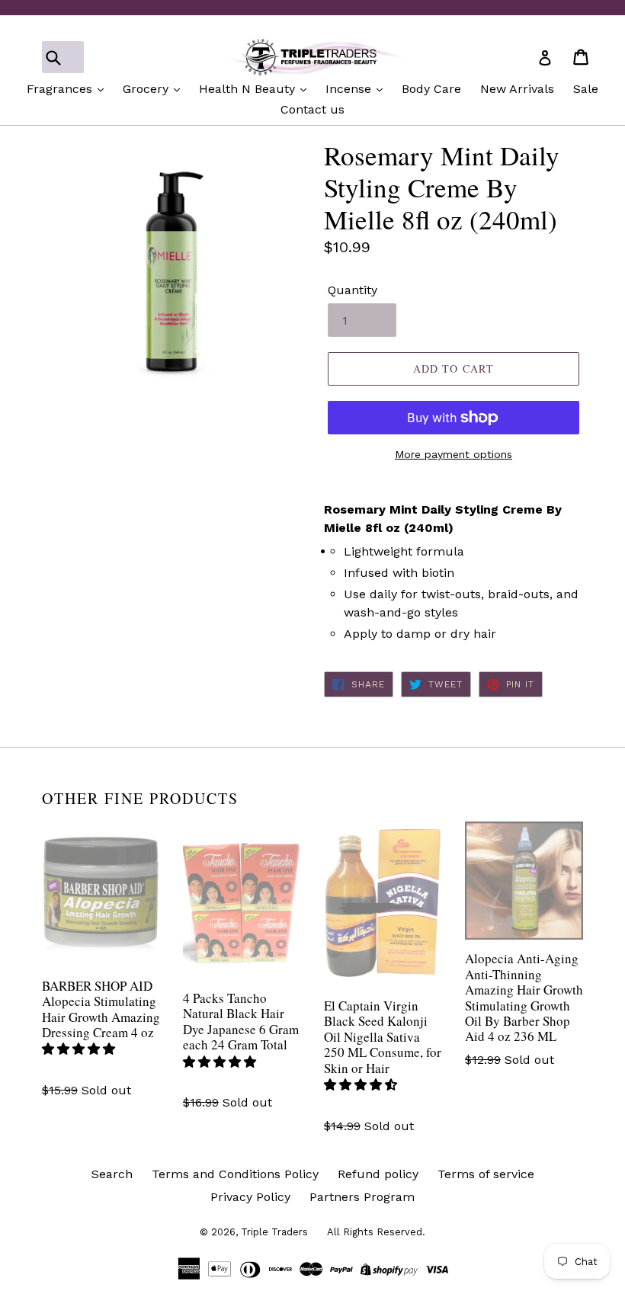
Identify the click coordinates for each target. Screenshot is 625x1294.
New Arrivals (517, 89)
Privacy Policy (250, 1197)
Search (112, 1174)
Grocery (147, 89)
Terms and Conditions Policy (235, 1174)
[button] (80, 1049)
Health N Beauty (249, 89)
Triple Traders (274, 1232)
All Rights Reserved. (376, 1232)
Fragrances (61, 89)
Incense (350, 89)
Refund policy (378, 1174)
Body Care (431, 89)
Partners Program (362, 1197)
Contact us (312, 109)
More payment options (453, 454)
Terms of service (486, 1174)
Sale (585, 89)
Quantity (352, 290)
